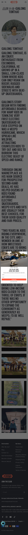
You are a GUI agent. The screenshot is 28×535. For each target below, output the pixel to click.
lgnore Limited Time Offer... (14, 281)
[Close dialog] (26, 252)
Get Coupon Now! (14, 279)
